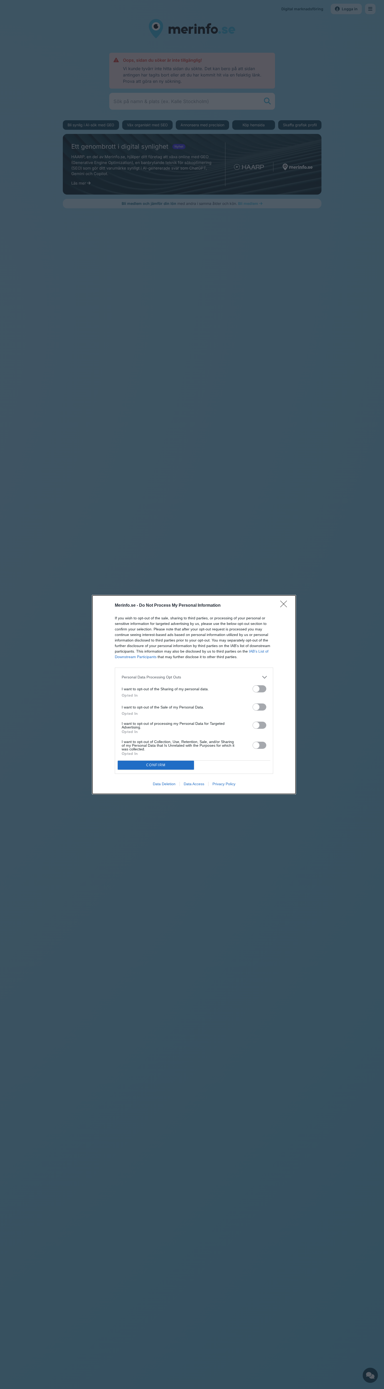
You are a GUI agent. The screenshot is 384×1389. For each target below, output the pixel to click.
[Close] (285, 606)
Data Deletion (164, 784)
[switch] (259, 688)
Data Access (194, 784)
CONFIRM (156, 765)
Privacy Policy (223, 784)
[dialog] (194, 694)
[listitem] (194, 677)
